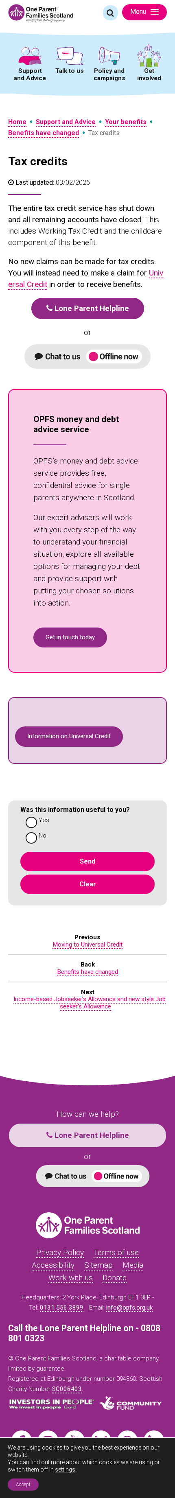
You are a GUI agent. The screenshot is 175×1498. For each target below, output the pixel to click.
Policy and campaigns (109, 74)
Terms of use (116, 1252)
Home (17, 122)
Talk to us (69, 70)
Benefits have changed (43, 133)
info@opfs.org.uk (129, 1307)
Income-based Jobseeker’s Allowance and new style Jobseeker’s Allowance (89, 1002)
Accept (23, 1484)
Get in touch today (70, 637)
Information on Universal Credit (69, 736)
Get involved (149, 74)
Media (132, 1265)
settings (65, 1469)
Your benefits (126, 122)
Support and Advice (30, 74)
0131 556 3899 (61, 1307)
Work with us (70, 1277)
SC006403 (67, 1389)
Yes (44, 820)
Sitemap (98, 1265)
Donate (115, 1277)
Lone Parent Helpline (90, 308)
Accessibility (53, 1265)
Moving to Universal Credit (87, 944)
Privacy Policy (60, 1252)
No (42, 835)
